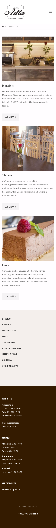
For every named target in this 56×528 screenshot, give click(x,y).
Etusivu (6, 318)
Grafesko (33, 514)
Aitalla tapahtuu (12, 348)
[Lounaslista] (28, 59)
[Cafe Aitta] (15, 12)
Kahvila (5, 265)
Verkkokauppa (10, 366)
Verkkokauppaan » (11, 489)
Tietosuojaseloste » (11, 422)
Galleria (7, 360)
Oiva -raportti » (9, 426)
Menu (5, 336)
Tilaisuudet (7, 175)
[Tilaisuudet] (28, 148)
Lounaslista (8, 85)
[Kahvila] (28, 238)
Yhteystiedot (9, 354)
